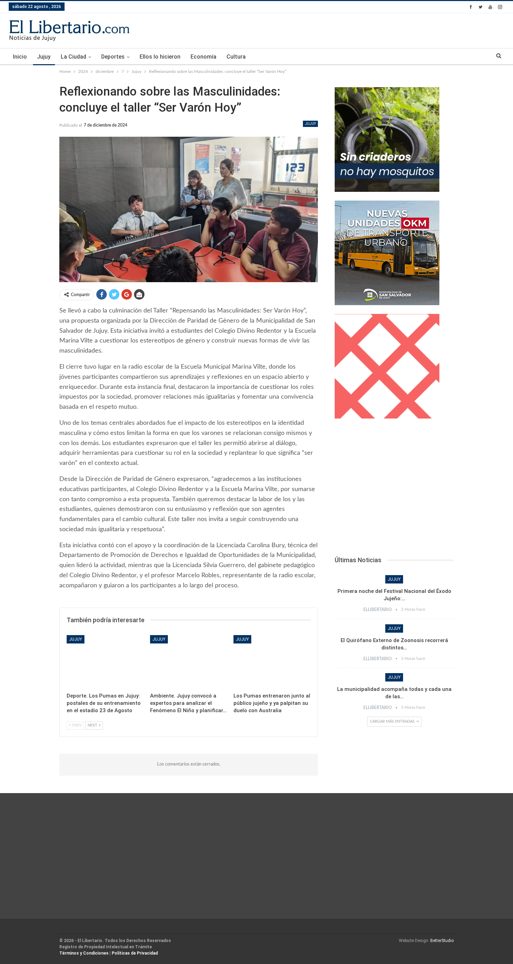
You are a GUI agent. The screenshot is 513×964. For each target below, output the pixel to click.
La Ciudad (73, 56)
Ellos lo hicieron (160, 56)
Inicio (20, 56)
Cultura (236, 56)
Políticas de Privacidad (135, 953)
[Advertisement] (394, 489)
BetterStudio (442, 940)
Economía (203, 56)
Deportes (113, 56)
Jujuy (44, 56)
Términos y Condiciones (84, 953)
